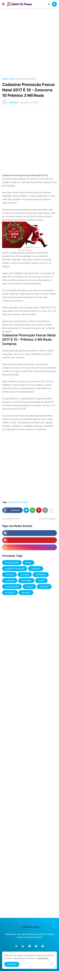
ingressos (25, 592)
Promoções (26, 580)
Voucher (29, 586)
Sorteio (41, 580)
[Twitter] (26, 510)
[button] (3, 4)
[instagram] (29, 547)
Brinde (28, 562)
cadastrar (44, 586)
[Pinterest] (39, 510)
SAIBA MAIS (43, 958)
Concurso (9, 574)
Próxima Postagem (47, 518)
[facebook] (29, 533)
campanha (10, 592)
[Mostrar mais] (51, 510)
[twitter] (36, 946)
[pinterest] (29, 540)
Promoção (9, 580)
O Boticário (41, 574)
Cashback (35, 568)
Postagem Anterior (12, 518)
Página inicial (8, 79)
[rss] (22, 946)
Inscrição (24, 574)
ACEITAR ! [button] (11, 964)
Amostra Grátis (12, 562)
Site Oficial (46, 381)
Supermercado (12, 586)
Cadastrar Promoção (26, 79)
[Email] (45, 510)
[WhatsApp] (32, 510)
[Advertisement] (29, 43)
